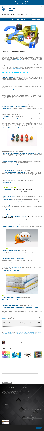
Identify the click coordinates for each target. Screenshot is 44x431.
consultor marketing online (16, 68)
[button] (2, 354)
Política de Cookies (5, 414)
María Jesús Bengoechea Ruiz (7, 332)
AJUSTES (18, 429)
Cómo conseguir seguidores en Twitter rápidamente (32, 409)
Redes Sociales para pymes (28, 415)
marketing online (24, 332)
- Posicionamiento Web (27, 397)
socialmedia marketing (31, 332)
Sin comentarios (33, 333)
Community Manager (19, 332)
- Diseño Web (25, 402)
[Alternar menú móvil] (41, 6)
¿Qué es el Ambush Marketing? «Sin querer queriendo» (31, 412)
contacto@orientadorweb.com (30, 391)
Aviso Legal (4, 407)
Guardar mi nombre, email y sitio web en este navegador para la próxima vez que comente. (19, 379)
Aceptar (38, 427)
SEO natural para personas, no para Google (31, 417)
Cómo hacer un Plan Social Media (29, 407)
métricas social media (16, 333)
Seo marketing (21, 333)
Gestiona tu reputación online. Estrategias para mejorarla (31, 420)
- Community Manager (27, 399)
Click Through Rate (17, 267)
